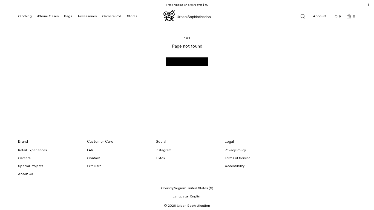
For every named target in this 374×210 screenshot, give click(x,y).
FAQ (90, 150)
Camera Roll (112, 16)
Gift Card (94, 166)
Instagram (163, 150)
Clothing (25, 16)
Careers (24, 158)
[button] (351, 16)
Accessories (87, 16)
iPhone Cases (48, 16)
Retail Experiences (32, 150)
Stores (132, 16)
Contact (93, 158)
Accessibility (234, 166)
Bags (68, 16)
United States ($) (200, 188)
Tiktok (160, 158)
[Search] (302, 16)
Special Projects (30, 166)
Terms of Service (238, 158)
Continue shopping (187, 62)
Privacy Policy (235, 150)
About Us (25, 174)
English (196, 196)
